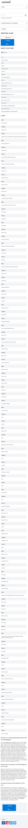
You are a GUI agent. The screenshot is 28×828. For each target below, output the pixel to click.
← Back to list (7, 37)
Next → (7, 44)
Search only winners (7, 18)
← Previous (7, 40)
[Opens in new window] (3, 822)
